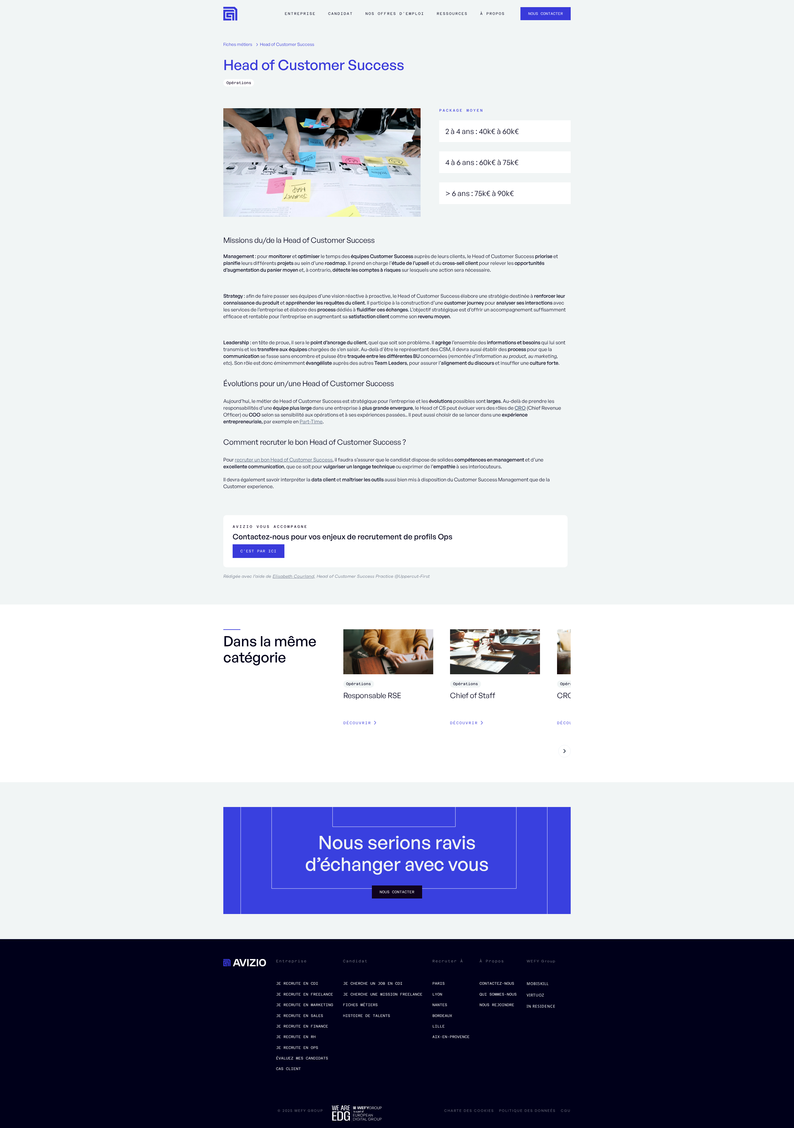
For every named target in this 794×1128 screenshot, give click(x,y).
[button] (300, 16)
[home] (230, 14)
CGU (566, 1111)
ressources (452, 13)
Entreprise (300, 13)
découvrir (357, 723)
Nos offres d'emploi (394, 13)
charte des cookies (469, 1111)
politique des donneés (527, 1111)
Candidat (340, 13)
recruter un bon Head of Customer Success (283, 460)
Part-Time (311, 421)
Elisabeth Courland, (294, 576)
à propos (492, 13)
